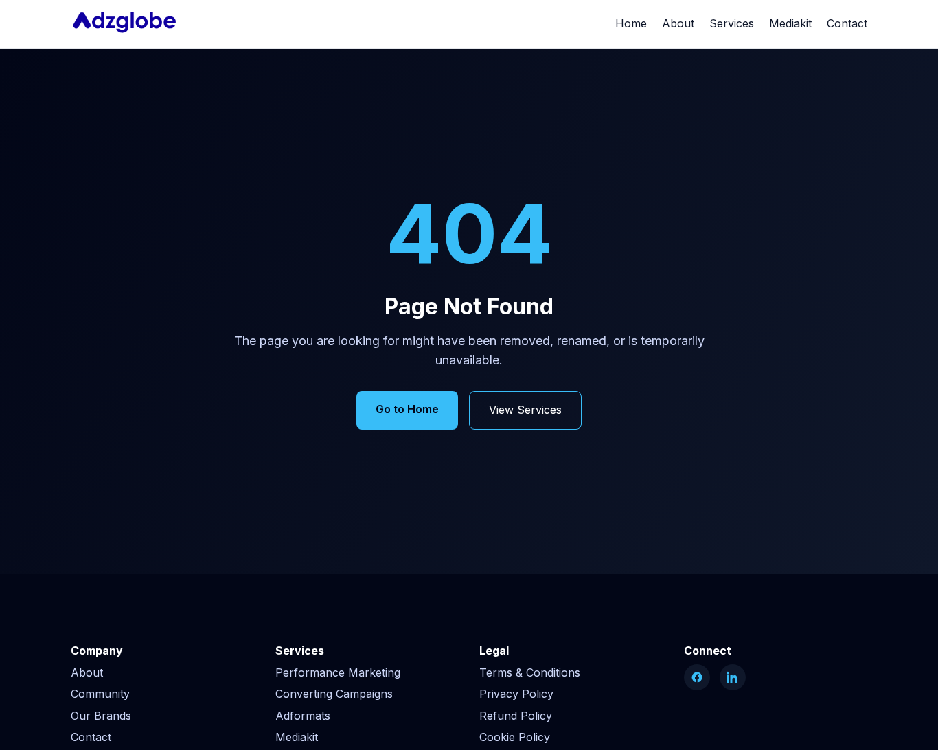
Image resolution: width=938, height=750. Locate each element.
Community (100, 694)
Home (631, 23)
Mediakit (790, 23)
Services (731, 23)
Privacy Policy (516, 694)
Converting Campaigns (334, 694)
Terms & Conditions (529, 672)
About (678, 23)
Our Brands (101, 716)
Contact (847, 23)
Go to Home (407, 409)
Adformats (302, 716)
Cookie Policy (514, 737)
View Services (525, 410)
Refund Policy (515, 716)
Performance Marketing (337, 672)
